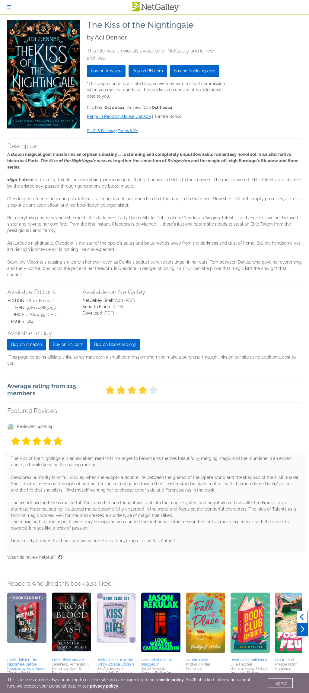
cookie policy (170, 679)
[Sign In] (9, 7)
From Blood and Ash (68, 660)
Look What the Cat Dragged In (156, 662)
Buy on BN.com (147, 70)
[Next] (302, 629)
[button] (26, 624)
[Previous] (302, 617)
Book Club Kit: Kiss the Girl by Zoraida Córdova (115, 662)
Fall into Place (197, 660)
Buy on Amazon (106, 70)
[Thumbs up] (60, 557)
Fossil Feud (284, 660)
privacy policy (104, 686)
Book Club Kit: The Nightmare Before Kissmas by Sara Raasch (26, 664)
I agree (280, 683)
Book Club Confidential (249, 660)
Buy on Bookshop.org (194, 70)
